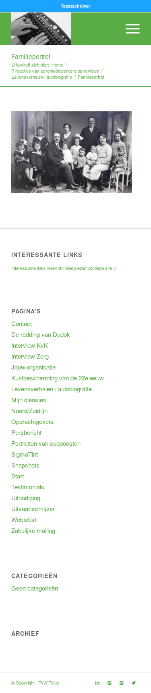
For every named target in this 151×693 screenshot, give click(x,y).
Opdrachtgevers (32, 421)
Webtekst (23, 519)
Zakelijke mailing (33, 530)
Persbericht (26, 432)
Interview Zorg (30, 356)
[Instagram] (109, 682)
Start (17, 476)
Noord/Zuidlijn (29, 410)
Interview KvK (29, 345)
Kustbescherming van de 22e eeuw (57, 378)
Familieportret (30, 56)
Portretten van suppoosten (46, 443)
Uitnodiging (25, 497)
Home (57, 65)
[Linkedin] (97, 682)
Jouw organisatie (33, 367)
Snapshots (25, 465)
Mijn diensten (28, 399)
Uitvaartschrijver (33, 508)
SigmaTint (24, 454)
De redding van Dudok (40, 334)
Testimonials (27, 486)
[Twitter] (134, 682)
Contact (21, 323)
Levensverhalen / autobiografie (42, 77)
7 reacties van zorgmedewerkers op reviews (55, 71)
